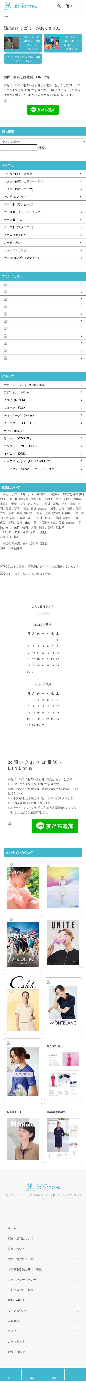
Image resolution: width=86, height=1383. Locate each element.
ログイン (13, 1331)
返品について (16, 1249)
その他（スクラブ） (16, 196)
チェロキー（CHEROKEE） (21, 423)
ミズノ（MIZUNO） (16, 400)
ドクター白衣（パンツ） (19, 189)
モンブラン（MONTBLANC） (22, 446)
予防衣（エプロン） (16, 235)
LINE (54, 1378)
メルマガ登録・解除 (20, 1290)
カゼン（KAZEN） (15, 431)
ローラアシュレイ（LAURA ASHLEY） (28, 461)
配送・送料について (20, 1238)
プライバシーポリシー (22, 1279)
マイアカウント (18, 1310)
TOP (10, 1378)
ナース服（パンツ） (16, 219)
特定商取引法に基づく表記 (25, 1269)
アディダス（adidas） (18, 392)
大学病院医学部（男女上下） (22, 258)
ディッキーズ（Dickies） (19, 415)
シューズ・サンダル (16, 250)
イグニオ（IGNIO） (16, 453)
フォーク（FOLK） (16, 408)
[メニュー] (80, 6)
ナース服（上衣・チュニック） (23, 212)
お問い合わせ (16, 1352)
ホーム (7, 16)
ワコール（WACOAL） (18, 438)
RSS (11, 1300)
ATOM (20, 1300)
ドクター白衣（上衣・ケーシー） (25, 181)
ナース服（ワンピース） (19, 204)
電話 (32, 1378)
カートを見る (16, 1341)
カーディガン (12, 242)
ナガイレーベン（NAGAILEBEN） (25, 385)
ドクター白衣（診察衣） (19, 174)
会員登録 (13, 1321)
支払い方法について (20, 1259)
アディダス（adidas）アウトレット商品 (29, 469)
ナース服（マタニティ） (19, 227)
